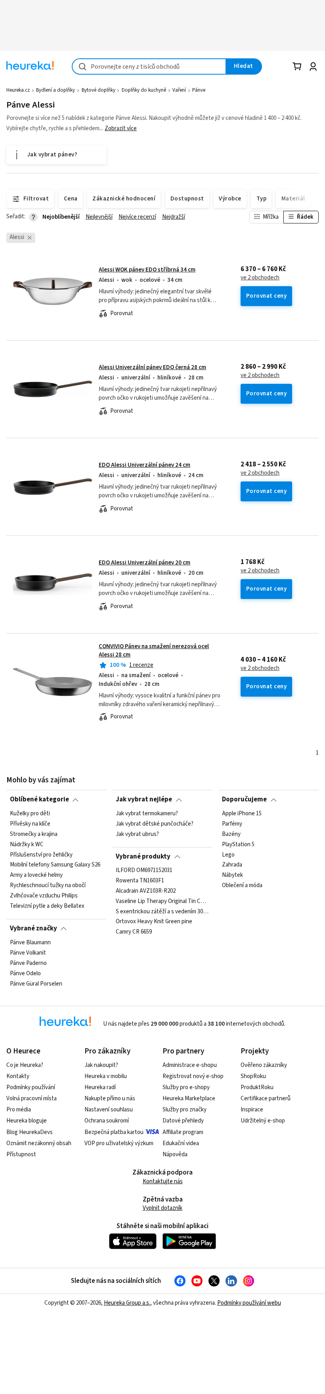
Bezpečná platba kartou (113, 1132)
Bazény (231, 834)
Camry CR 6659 (134, 932)
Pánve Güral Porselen (36, 984)
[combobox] (149, 66)
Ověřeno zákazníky (264, 1065)
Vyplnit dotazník (162, 1208)
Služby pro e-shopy (186, 1087)
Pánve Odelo (25, 973)
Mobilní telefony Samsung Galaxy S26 (55, 865)
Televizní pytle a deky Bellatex (47, 906)
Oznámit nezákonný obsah (38, 1143)
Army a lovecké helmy (36, 875)
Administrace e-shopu (189, 1065)
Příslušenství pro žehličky (41, 855)
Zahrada (232, 865)
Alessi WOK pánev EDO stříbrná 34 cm (147, 270)
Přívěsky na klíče (30, 824)
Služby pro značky (184, 1109)
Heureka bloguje (26, 1121)
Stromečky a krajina (33, 834)
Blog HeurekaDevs (29, 1132)
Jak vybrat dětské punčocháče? (154, 824)
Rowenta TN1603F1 (140, 881)
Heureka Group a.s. (127, 1303)
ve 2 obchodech (260, 278)
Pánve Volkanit (28, 953)
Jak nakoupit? (101, 1065)
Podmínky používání (30, 1087)
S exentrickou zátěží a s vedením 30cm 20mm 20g (162, 912)
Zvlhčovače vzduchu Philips (44, 896)
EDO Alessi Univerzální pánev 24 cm (144, 465)
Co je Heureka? (24, 1065)
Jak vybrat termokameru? (147, 814)
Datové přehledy (183, 1121)
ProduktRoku (257, 1087)
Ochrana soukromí (106, 1121)
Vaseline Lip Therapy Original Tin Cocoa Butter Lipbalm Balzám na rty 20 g (162, 901)
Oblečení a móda (242, 886)
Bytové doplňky (98, 90)
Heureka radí (100, 1087)
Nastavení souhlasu (108, 1109)
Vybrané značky (33, 928)
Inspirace (252, 1109)
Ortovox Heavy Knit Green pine (154, 922)
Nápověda (174, 1154)
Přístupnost (21, 1154)
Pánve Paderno (28, 963)
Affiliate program (182, 1132)
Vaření (179, 90)
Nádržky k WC (27, 844)
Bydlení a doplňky (55, 90)
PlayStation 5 (238, 844)
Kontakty (17, 1076)
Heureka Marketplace (188, 1098)
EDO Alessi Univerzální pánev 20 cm (144, 562)
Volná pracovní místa (31, 1098)
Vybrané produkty (143, 856)
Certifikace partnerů (266, 1098)
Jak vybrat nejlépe (144, 799)
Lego (228, 855)
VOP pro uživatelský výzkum (118, 1143)
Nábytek (232, 875)
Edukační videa (180, 1143)
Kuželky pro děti (30, 814)
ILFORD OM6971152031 (144, 870)
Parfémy (232, 824)
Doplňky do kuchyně (144, 90)
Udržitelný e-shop (263, 1121)
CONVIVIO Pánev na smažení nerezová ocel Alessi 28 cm (162, 682)
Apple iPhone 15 (242, 814)
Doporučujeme (244, 799)
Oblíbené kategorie (39, 799)
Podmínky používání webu (249, 1303)
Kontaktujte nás (163, 1181)
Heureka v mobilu (105, 1076)
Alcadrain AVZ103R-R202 (146, 891)
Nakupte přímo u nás (109, 1098)
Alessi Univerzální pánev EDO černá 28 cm (152, 367)
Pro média (18, 1109)
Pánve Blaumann (30, 943)
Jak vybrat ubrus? (137, 834)
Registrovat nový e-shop (193, 1076)
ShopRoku (253, 1076)
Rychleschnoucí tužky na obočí (48, 886)
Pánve (198, 90)
